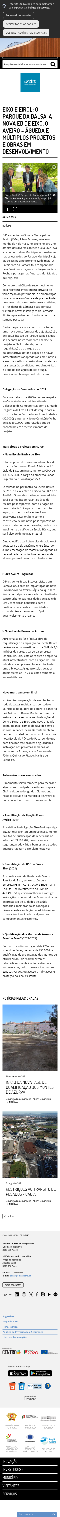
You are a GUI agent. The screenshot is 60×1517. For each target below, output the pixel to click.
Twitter (31, 1294)
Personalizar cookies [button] (19, 15)
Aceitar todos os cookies (21, 24)
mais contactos (13, 1284)
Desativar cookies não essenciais (26, 32)
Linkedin (17, 1294)
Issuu (43, 1294)
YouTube (49, 1295)
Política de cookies (38, 7)
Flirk (56, 1294)
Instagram (24, 1294)
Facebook (37, 1294)
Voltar (11, 1216)
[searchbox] (30, 64)
